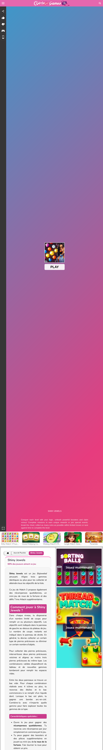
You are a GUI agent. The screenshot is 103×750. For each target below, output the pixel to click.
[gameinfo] (3, 31)
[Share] (3, 11)
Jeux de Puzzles (20, 553)
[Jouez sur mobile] (3, 37)
